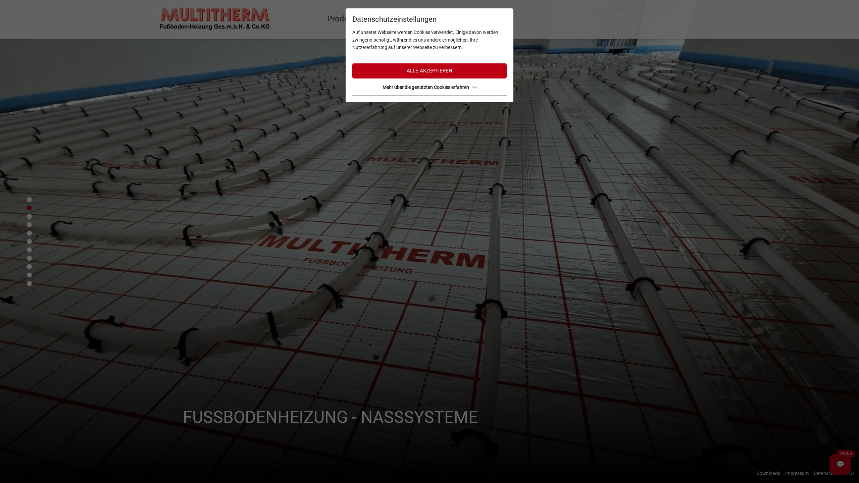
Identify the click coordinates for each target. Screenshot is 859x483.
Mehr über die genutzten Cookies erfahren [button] (426, 87)
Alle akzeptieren (429, 71)
